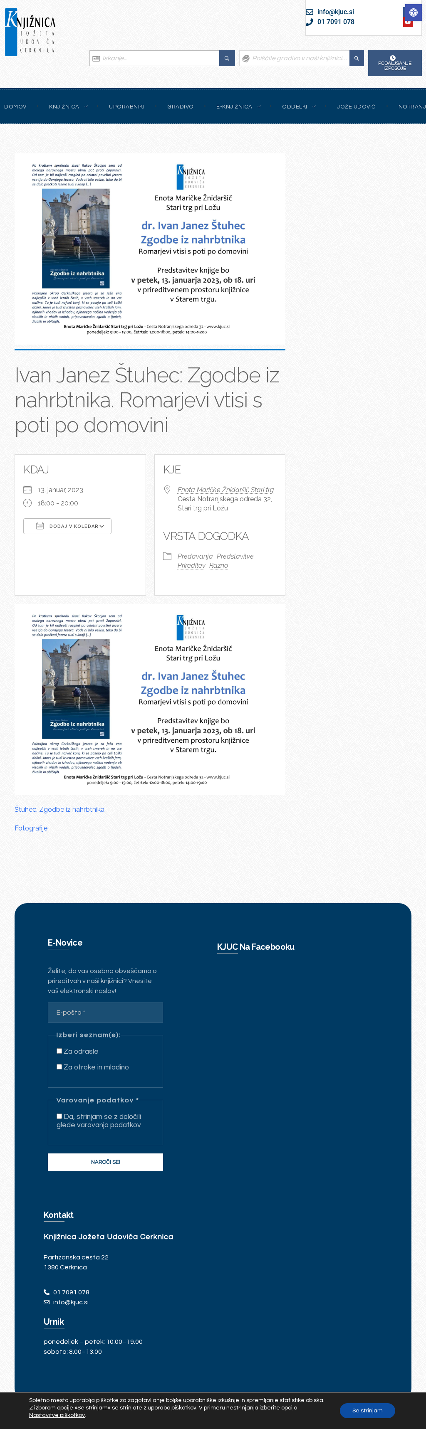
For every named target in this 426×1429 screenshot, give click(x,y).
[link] (413, 12)
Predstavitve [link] (235, 556)
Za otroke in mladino (95, 1067)
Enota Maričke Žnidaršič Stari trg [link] (226, 490)
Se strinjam (367, 1411)
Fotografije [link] (31, 828)
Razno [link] (218, 565)
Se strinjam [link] (92, 1408)
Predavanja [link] (195, 556)
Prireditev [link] (192, 565)
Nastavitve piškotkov (57, 1415)
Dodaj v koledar (73, 526)
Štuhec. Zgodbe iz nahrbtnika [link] (59, 809)
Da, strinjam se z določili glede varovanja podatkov (99, 1121)
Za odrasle (80, 1051)
